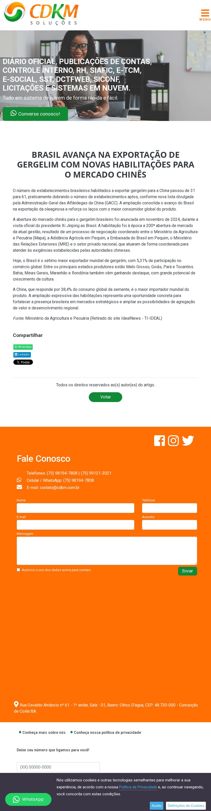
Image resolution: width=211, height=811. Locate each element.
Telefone (148, 500)
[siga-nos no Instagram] (174, 443)
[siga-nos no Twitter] (188, 443)
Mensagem (25, 534)
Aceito (157, 806)
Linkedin (23, 354)
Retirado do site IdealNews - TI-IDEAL (126, 318)
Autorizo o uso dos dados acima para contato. (57, 570)
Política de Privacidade (138, 787)
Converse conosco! (62, 114)
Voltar (105, 397)
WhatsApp (24, 346)
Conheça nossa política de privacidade (107, 732)
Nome (21, 500)
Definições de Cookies (186, 806)
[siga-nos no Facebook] (160, 443)
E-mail (21, 517)
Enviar (187, 571)
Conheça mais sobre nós (44, 732)
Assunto (148, 517)
